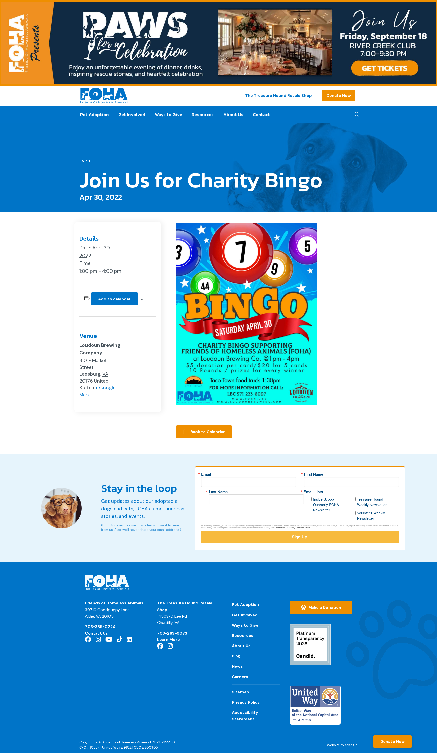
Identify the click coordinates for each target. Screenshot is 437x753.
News (237, 666)
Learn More (168, 639)
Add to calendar (114, 299)
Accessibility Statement (245, 716)
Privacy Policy (246, 702)
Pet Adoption (94, 114)
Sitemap (240, 692)
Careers (240, 676)
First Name (313, 474)
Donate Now (338, 95)
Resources (203, 114)
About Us (233, 114)
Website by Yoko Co (342, 745)
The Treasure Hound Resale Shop (278, 95)
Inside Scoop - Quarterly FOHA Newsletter (326, 504)
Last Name (218, 492)
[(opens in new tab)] (310, 644)
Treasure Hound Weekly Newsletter (372, 502)
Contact (261, 114)
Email (206, 474)
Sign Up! (300, 537)
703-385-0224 (100, 626)
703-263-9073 (172, 633)
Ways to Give (168, 114)
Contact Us (96, 633)
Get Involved (131, 114)
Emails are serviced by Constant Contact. (293, 527)
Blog (236, 656)
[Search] (356, 113)
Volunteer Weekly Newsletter (371, 515)
